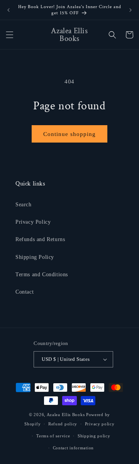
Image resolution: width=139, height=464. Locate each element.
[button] (9, 34)
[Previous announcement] (8, 10)
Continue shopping (69, 134)
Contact (24, 292)
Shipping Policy (34, 257)
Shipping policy (94, 435)
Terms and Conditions (41, 274)
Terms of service (53, 435)
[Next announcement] (130, 10)
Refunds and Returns (40, 239)
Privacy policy (100, 424)
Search (23, 204)
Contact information (73, 447)
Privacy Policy (33, 222)
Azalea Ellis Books (66, 414)
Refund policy (62, 424)
